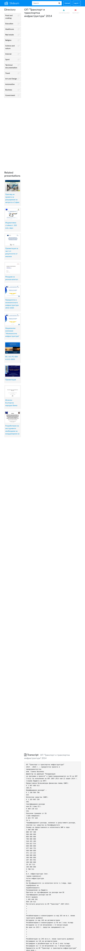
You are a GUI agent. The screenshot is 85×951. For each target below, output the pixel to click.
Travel (7, 73)
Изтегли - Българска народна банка (11, 402)
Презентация (10, 380)
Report (75, 13)
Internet (8, 54)
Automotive (9, 84)
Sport (7, 59)
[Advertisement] (12, 132)
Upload (67, 3)
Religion (8, 40)
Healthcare (9, 29)
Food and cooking (9, 17)
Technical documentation (11, 66)
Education (9, 24)
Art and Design (11, 79)
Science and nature (10, 47)
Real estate (9, 35)
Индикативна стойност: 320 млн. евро (11, 225)
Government (10, 95)
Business (8, 90)
